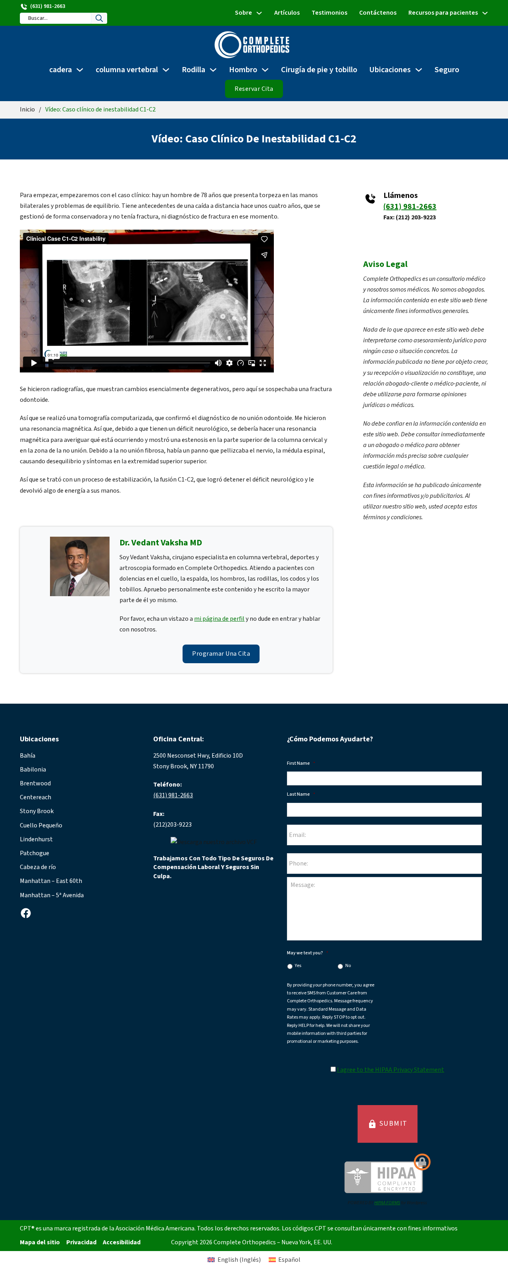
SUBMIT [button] (388, 1124)
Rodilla (193, 69)
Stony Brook (37, 811)
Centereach (35, 797)
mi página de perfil (219, 618)
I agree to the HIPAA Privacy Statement (390, 1069)
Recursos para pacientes (443, 12)
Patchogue (34, 853)
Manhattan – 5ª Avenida (52, 895)
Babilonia (33, 769)
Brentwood (35, 783)
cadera (60, 69)
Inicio (27, 109)
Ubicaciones (390, 69)
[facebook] (26, 913)
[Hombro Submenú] (265, 70)
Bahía (27, 755)
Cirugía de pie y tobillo (319, 69)
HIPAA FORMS (387, 1202)
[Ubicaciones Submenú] (419, 70)
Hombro (243, 69)
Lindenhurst (36, 839)
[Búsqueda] (99, 18)
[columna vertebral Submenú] (166, 70)
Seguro (447, 69)
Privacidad (81, 1242)
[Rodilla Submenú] (213, 70)
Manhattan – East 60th (51, 881)
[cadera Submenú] (80, 70)
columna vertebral (127, 69)
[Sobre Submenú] (259, 13)
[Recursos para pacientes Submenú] (485, 13)
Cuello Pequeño (41, 825)
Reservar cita (254, 88)
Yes (298, 965)
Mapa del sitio (40, 1242)
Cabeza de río (38, 867)
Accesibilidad (121, 1242)
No (348, 965)
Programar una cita (221, 653)
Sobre (243, 12)
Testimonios (329, 12)
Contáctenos (377, 12)
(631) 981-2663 (410, 206)
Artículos (287, 12)
